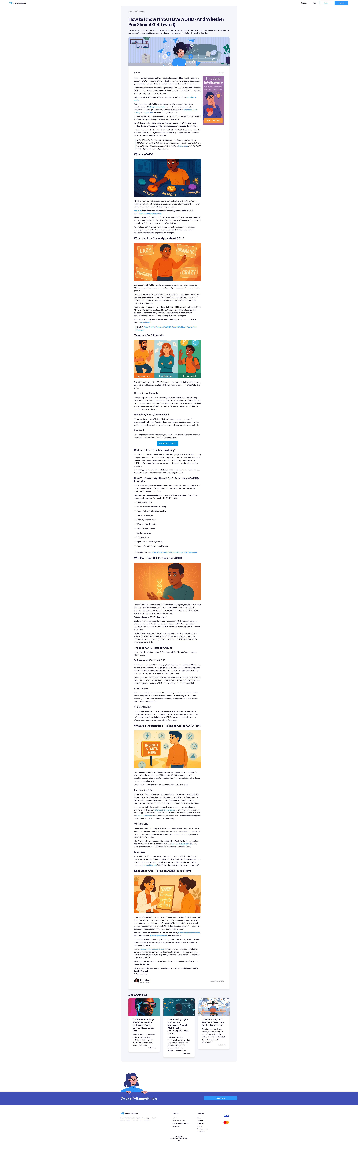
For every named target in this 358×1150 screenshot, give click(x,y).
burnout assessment (144, 816)
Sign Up (341, 3)
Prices (174, 1118)
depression (148, 112)
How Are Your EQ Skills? (167, 443)
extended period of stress (164, 810)
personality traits (150, 865)
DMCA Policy (201, 1131)
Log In (326, 3)
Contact (304, 3)
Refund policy (176, 1126)
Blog (314, 3)
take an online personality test (152, 949)
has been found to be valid (182, 844)
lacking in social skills (156, 107)
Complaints (200, 1123)
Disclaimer (200, 1120)
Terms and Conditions (179, 1120)
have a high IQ (145, 322)
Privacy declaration (202, 1129)
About (199, 1118)
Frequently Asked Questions (181, 1123)
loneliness (188, 110)
